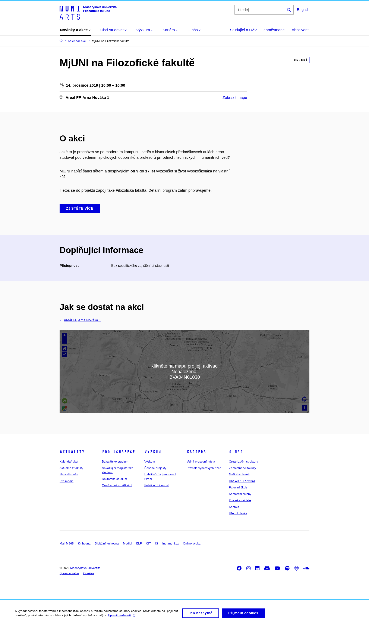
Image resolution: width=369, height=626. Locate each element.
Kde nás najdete (240, 500)
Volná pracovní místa (201, 461)
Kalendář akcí (69, 461)
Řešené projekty (155, 468)
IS (156, 543)
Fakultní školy (238, 487)
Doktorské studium (114, 479)
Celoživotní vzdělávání (117, 485)
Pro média (66, 481)
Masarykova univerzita (85, 568)
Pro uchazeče (118, 451)
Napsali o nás (69, 474)
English (303, 9)
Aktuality (72, 451)
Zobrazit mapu (235, 97)
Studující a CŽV (243, 30)
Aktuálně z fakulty (71, 468)
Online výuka (192, 543)
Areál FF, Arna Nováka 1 (82, 320)
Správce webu (69, 573)
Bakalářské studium (115, 461)
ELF (139, 543)
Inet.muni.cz (170, 543)
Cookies (88, 573)
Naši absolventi (239, 474)
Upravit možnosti (119, 615)
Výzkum (152, 451)
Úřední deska (238, 513)
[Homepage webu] (88, 12)
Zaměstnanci (274, 30)
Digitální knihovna (107, 543)
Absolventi (300, 30)
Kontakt (234, 507)
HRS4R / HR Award (242, 481)
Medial (127, 543)
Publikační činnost (156, 485)
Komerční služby (240, 493)
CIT (148, 543)
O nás (236, 451)
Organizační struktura (243, 461)
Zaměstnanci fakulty (242, 468)
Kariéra (196, 451)
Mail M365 (67, 543)
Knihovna (84, 543)
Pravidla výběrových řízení (204, 468)
